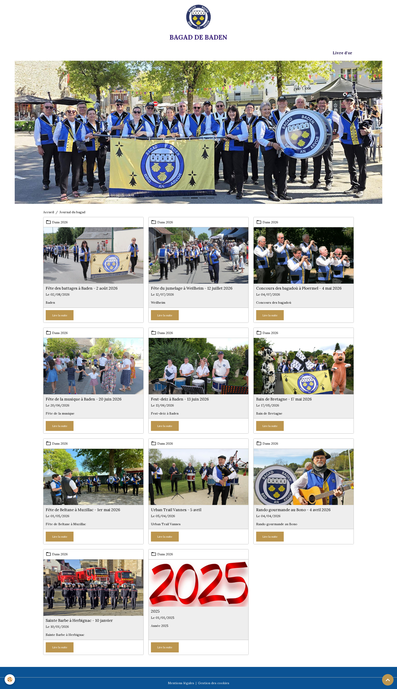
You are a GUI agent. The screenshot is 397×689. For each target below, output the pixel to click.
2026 (64, 222)
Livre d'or (342, 52)
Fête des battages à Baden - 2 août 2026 (82, 288)
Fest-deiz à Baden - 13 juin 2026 (180, 399)
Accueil (48, 212)
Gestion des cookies (213, 683)
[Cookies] (10, 679)
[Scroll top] (388, 680)
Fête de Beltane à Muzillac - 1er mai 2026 (83, 509)
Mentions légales (181, 683)
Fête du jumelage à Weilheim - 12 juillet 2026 (192, 288)
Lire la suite (59, 315)
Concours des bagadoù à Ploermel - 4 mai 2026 (299, 288)
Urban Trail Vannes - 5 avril (176, 509)
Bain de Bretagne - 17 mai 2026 (284, 399)
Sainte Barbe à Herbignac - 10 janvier (79, 620)
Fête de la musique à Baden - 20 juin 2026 (84, 399)
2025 (155, 611)
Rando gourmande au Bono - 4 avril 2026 (293, 509)
